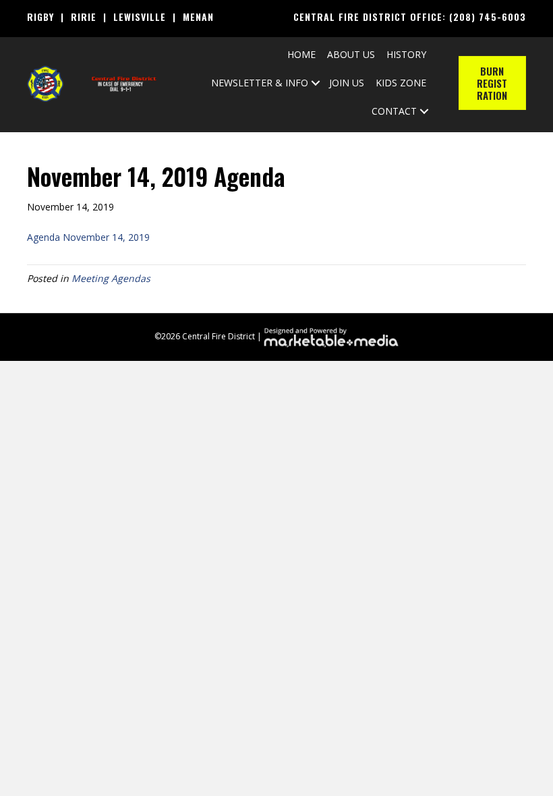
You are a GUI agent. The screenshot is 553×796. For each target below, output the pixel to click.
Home (301, 54)
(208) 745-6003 (487, 16)
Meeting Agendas (110, 278)
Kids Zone (401, 82)
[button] (315, 83)
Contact (394, 111)
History (406, 54)
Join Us (346, 82)
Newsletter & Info (259, 82)
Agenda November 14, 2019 (88, 237)
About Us (351, 54)
